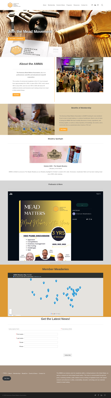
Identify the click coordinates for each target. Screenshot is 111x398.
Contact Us (42, 373)
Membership (16, 373)
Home (5, 373)
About (10, 373)
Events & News (33, 373)
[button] (16, 94)
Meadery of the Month (56, 168)
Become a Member (16, 38)
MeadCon (24, 373)
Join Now (6, 378)
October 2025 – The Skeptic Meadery (55, 166)
